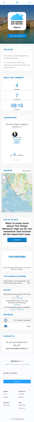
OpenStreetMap (23, 211)
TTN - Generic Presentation (22, 320)
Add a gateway (27, 171)
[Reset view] (4, 182)
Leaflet (16, 211)
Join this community (17, 36)
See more (28, 282)
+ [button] (4, 175)
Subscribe (17, 240)
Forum (29, 326)
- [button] (4, 178)
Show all (17, 160)
